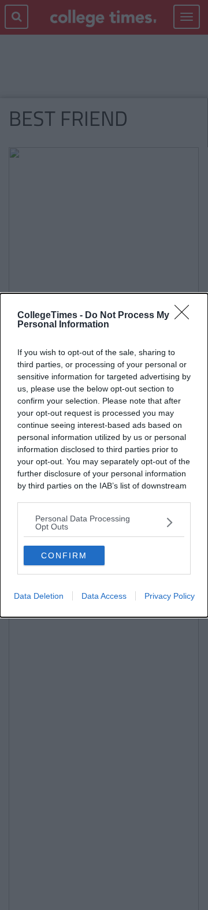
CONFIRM (64, 555)
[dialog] (104, 455)
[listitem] (104, 522)
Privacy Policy (169, 596)
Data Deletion (39, 596)
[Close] (185, 316)
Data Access (104, 596)
